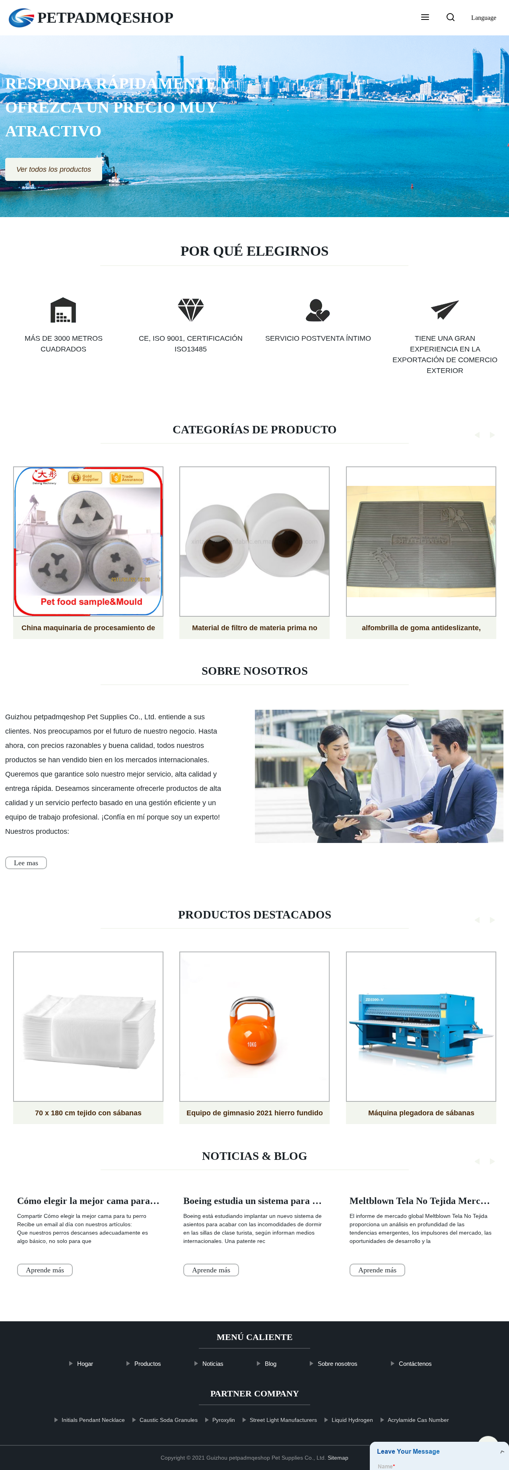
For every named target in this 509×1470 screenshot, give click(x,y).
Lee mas (26, 863)
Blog (270, 1363)
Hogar (85, 1363)
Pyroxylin (223, 1420)
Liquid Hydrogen (352, 1420)
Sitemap (338, 1457)
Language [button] (483, 17)
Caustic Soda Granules (168, 1420)
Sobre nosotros (337, 1363)
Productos (147, 1363)
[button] (425, 17)
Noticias (212, 1363)
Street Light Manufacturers (283, 1420)
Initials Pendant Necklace (92, 1420)
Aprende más (45, 1270)
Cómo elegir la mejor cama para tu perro (101, 1201)
